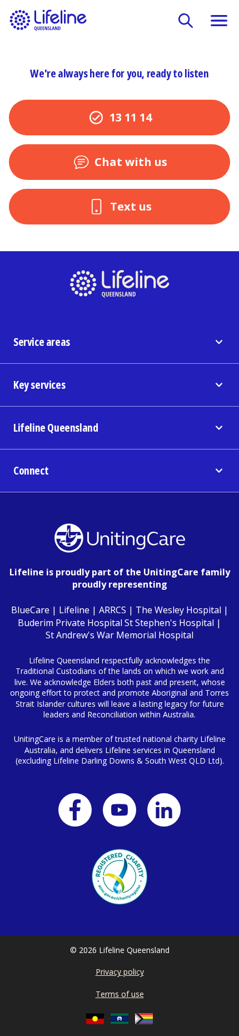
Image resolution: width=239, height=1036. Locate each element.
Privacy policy (120, 971)
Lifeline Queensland (55, 427)
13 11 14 (130, 117)
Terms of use (120, 994)
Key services (39, 384)
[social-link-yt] (119, 810)
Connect (30, 470)
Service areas (41, 341)
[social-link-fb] (75, 810)
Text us (131, 206)
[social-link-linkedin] (164, 810)
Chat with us (130, 161)
